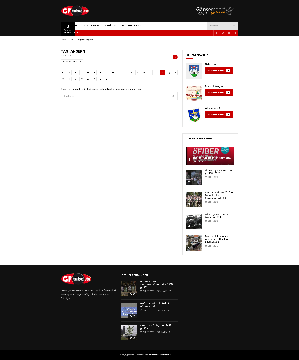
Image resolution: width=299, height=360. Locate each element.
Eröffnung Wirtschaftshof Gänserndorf (154, 305)
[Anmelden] (235, 33)
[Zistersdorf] (194, 71)
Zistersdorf (211, 64)
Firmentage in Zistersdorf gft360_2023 (219, 172)
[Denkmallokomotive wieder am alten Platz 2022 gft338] (194, 243)
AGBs (175, 354)
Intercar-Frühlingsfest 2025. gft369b (156, 327)
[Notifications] (229, 33)
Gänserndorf (212, 108)
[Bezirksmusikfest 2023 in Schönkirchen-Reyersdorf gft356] (194, 199)
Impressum (154, 354)
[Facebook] (216, 33)
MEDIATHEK (90, 25)
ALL (63, 72)
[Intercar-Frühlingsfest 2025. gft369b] (129, 332)
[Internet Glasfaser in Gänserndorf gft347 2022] (210, 156)
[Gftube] (75, 10)
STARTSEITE (70, 25)
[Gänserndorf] (194, 115)
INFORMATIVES (130, 25)
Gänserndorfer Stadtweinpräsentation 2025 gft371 (156, 284)
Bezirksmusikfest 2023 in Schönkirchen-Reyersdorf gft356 (219, 195)
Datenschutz (166, 354)
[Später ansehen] (223, 33)
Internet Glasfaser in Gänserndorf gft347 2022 (222, 158)
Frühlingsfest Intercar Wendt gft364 (217, 216)
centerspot (201, 161)
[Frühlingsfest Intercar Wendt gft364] (194, 221)
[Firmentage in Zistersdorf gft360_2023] (194, 177)
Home (63, 39)
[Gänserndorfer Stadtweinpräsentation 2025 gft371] (129, 288)
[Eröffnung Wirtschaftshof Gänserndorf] (129, 310)
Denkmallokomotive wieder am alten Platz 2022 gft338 (217, 239)
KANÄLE (109, 25)
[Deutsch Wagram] (194, 93)
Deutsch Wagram (215, 86)
